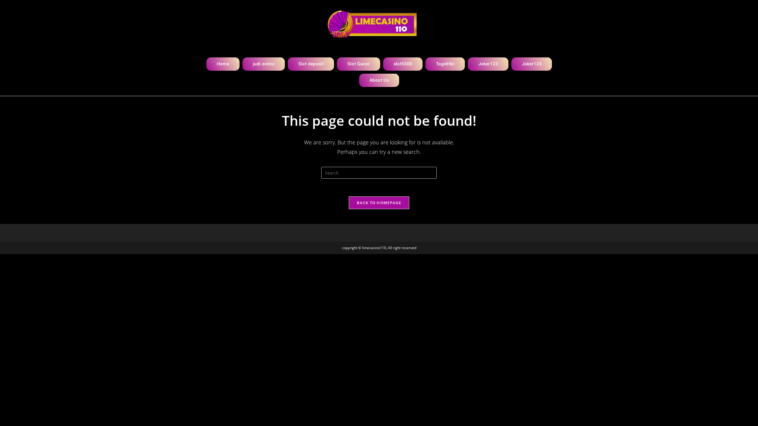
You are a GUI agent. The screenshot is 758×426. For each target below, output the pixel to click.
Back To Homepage (379, 202)
